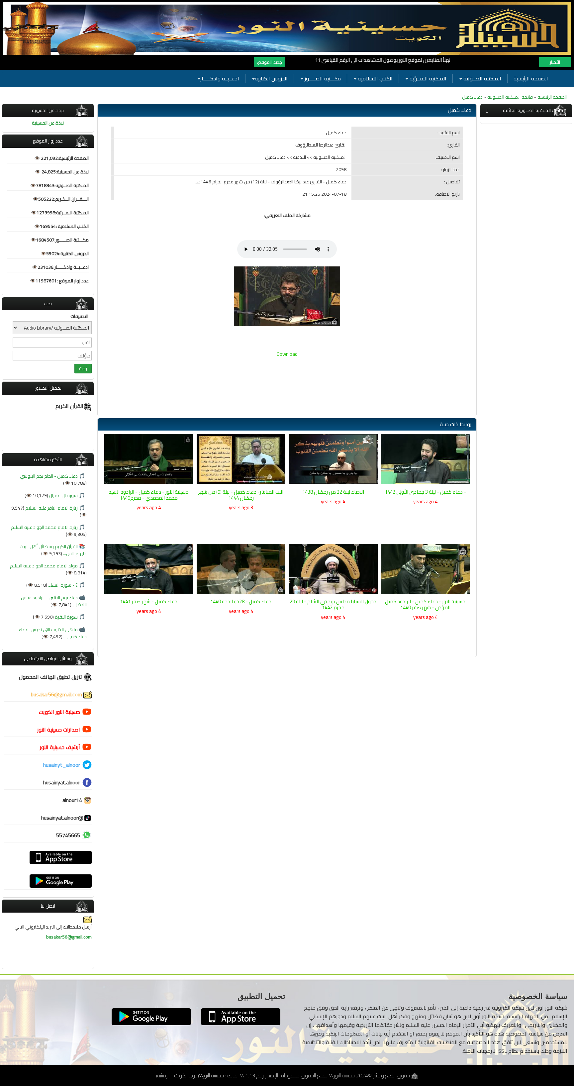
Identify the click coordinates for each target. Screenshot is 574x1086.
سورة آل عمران (63, 495)
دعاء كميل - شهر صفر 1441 (148, 601)
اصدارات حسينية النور (58, 730)
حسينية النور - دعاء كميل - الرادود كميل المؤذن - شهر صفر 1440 (425, 604)
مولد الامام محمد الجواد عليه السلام (44, 565)
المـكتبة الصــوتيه (481, 78)
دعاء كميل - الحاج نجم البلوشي (49, 476)
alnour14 (72, 800)
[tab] (526, 110)
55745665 (68, 835)
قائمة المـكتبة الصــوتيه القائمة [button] (533, 110)
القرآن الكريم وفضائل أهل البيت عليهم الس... (53, 550)
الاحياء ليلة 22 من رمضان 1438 (333, 492)
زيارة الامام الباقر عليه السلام (51, 508)
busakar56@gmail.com (57, 694)
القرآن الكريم (69, 406)
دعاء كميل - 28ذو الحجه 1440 (240, 601)
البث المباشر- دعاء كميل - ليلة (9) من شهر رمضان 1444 (240, 495)
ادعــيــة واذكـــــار (219, 78)
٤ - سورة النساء (62, 585)
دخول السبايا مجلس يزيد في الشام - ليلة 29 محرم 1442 (333, 604)
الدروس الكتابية (271, 78)
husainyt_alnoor (61, 765)
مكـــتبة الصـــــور (322, 78)
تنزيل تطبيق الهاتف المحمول (51, 677)
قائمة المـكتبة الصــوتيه (509, 97)
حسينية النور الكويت (59, 712)
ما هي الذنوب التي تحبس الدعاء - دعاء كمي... (51, 633)
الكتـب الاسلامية (374, 78)
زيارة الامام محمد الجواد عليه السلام (44, 527)
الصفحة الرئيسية (531, 78)
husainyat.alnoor (61, 782)
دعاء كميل (472, 97)
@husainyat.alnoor (62, 818)
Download (287, 354)
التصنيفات (79, 316)
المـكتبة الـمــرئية (427, 78)
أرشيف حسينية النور (60, 747)
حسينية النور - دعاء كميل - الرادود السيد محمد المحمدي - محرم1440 (149, 495)
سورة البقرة (66, 617)
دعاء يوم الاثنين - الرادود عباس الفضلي (54, 601)
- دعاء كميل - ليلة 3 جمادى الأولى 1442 (425, 492)
